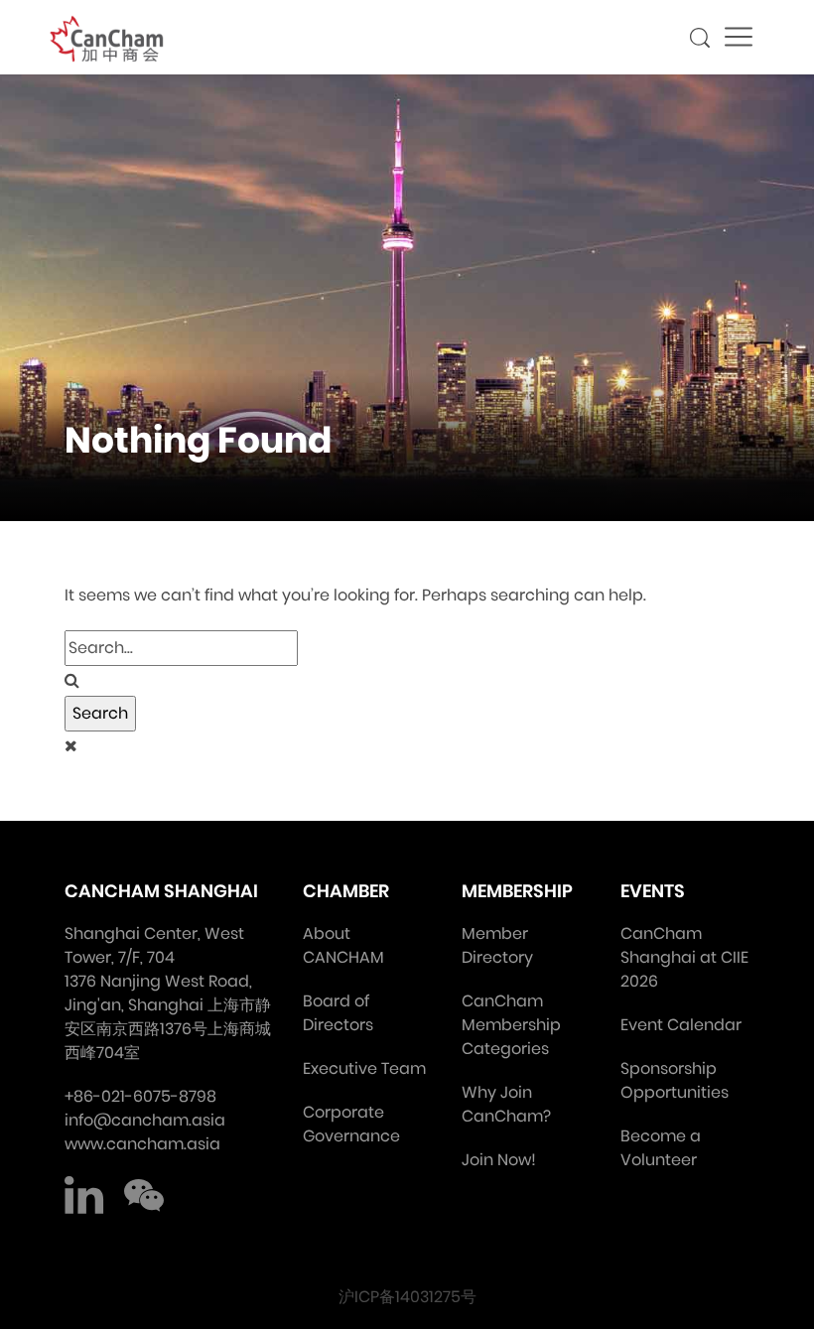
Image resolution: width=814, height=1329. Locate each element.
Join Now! (499, 1159)
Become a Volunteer (660, 1148)
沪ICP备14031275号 (407, 1296)
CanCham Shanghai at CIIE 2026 (684, 957)
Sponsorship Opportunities (674, 1080)
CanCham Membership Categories (511, 1025)
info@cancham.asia (145, 1120)
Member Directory (497, 945)
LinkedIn (84, 1196)
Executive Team (364, 1068)
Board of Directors (338, 1013)
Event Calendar (681, 1024)
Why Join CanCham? (506, 1104)
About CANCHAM (343, 945)
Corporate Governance (351, 1124)
